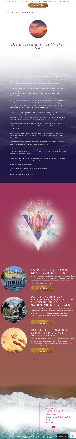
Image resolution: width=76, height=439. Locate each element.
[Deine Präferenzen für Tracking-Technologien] (73, 436)
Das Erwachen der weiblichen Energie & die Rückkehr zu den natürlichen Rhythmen (52, 300)
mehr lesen (42, 288)
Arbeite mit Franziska (55, 411)
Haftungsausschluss (33, 437)
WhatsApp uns (53, 431)
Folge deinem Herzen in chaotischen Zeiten (51, 271)
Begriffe (48, 437)
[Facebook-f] (50, 427)
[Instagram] (46, 427)
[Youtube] (53, 427)
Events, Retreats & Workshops (58, 416)
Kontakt (49, 422)
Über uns (50, 408)
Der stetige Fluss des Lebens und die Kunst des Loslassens (49, 333)
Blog (48, 419)
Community (51, 414)
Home (48, 405)
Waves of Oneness (19, 12)
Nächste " (46, 359)
